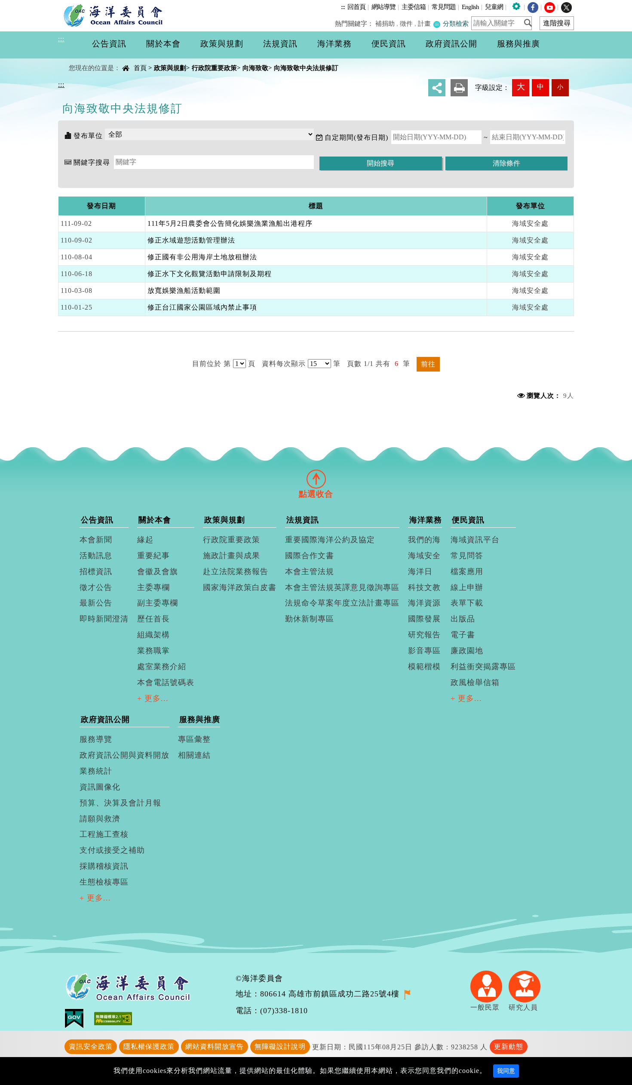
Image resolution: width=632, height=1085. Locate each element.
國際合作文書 (309, 555)
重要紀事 (153, 555)
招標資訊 (96, 571)
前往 (428, 364)
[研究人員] (528, 985)
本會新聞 (96, 539)
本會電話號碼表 (165, 682)
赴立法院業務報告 (235, 571)
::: (343, 6)
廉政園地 (467, 650)
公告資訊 (97, 520)
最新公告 (96, 603)
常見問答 (467, 555)
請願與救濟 (100, 819)
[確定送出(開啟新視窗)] (530, 22)
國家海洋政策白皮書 (239, 587)
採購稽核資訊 (104, 866)
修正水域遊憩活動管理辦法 (191, 240)
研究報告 (424, 634)
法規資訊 (302, 520)
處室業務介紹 (161, 666)
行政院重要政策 (214, 67)
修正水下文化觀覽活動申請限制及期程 (209, 273)
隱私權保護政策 (149, 1046)
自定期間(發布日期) (356, 137)
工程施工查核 (104, 834)
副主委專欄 (157, 603)
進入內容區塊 (22, 5)
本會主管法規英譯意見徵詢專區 (342, 587)
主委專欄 (153, 587)
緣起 (145, 539)
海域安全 (424, 555)
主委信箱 (414, 6)
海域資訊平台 (475, 539)
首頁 (140, 67)
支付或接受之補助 (112, 850)
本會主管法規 (309, 571)
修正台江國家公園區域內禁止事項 (202, 307)
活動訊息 (96, 555)
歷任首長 (153, 619)
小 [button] (560, 86)
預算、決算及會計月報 (120, 803)
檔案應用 (467, 571)
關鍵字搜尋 (92, 162)
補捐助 (385, 23)
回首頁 (356, 6)
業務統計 (96, 771)
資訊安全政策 (91, 1046)
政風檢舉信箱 (475, 682)
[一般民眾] (489, 985)
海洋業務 (425, 520)
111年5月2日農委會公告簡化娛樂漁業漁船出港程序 (230, 223)
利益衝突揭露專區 (483, 666)
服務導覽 (96, 739)
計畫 (424, 23)
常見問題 (444, 6)
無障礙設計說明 (280, 1046)
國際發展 (424, 619)
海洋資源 (424, 603)
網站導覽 (383, 6)
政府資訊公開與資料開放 (124, 755)
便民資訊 (468, 520)
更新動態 (508, 1046)
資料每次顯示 (284, 363)
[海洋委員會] (115, 15)
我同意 (506, 1071)
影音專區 (424, 650)
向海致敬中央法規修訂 (306, 67)
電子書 (463, 634)
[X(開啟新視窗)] (566, 6)
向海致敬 (255, 67)
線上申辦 (467, 587)
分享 (436, 87)
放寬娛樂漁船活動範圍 (184, 290)
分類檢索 (455, 23)
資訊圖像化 (100, 787)
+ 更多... (153, 698)
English (470, 6)
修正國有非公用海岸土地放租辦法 (202, 257)
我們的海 (424, 539)
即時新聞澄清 (104, 619)
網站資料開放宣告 (214, 1046)
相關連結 (194, 755)
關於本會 (154, 520)
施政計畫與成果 (231, 555)
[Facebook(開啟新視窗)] (533, 6)
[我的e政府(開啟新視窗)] (79, 1017)
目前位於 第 (211, 363)
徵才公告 (96, 587)
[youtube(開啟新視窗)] (549, 6)
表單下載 (467, 603)
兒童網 (494, 6)
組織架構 (153, 634)
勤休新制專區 (309, 619)
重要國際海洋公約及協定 (330, 539)
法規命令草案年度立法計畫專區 (342, 603)
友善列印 (459, 87)
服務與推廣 (199, 719)
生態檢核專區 (104, 882)
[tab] (316, 479)
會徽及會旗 (157, 571)
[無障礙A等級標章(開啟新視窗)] (113, 1017)
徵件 (406, 23)
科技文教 (424, 587)
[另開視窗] (407, 994)
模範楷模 (424, 666)
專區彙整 (194, 739)
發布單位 (88, 135)
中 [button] (540, 86)
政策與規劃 (170, 67)
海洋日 (420, 571)
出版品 (463, 619)
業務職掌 (153, 650)
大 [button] (521, 86)
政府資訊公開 (105, 719)
